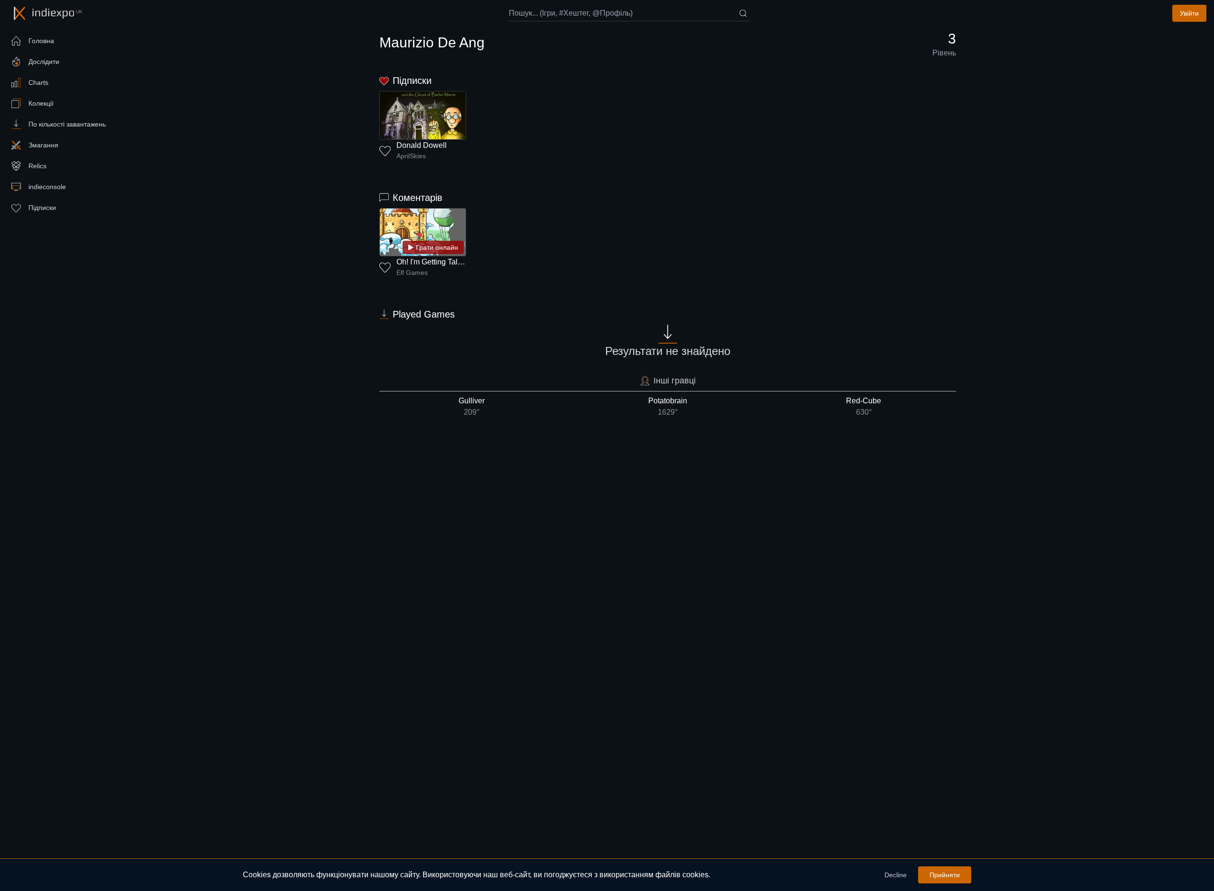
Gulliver (472, 406)
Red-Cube (863, 406)
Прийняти (944, 875)
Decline (895, 875)
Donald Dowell (421, 145)
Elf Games (412, 272)
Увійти (1189, 13)
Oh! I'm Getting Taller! (432, 262)
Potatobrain (667, 406)
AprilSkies (411, 156)
